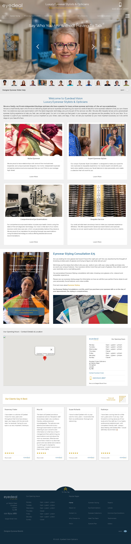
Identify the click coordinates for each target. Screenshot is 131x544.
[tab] (4, 83)
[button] (82, 16)
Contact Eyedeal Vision (96, 373)
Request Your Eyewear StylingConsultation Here (26, 311)
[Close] (51, 350)
